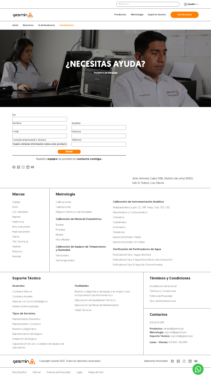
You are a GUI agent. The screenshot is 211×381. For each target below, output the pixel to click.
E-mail (15, 132)
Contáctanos (184, 15)
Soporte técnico (157, 15)
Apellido (76, 123)
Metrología (137, 15)
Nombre (16, 123)
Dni (14, 115)
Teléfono (77, 140)
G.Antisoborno (46, 25)
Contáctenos (66, 25)
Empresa (76, 132)
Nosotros (28, 25)
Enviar (69, 151)
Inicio (15, 25)
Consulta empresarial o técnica (29, 140)
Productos (120, 15)
